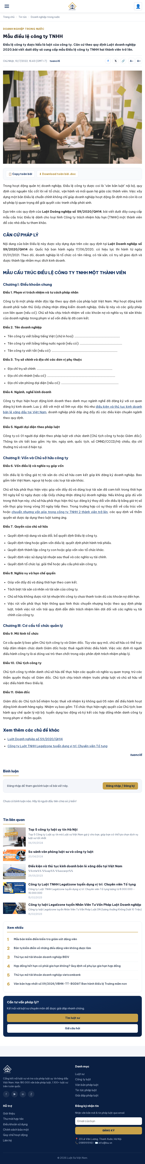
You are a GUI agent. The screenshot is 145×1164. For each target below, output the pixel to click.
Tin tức (23, 16)
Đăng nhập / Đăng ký (120, 786)
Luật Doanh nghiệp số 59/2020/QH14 (35, 739)
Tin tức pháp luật (86, 1090)
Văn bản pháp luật (86, 1085)
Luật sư (79, 1074)
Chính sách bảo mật (16, 1129)
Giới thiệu (9, 1113)
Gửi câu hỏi (72, 1028)
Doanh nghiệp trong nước (45, 16)
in (23, 1094)
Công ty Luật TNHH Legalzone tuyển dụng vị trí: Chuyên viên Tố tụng (57, 746)
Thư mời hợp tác (13, 1119)
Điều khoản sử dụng (15, 1124)
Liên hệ (7, 1140)
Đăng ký (109, 1130)
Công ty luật (83, 1079)
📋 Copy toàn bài (20, 174)
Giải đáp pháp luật (86, 1095)
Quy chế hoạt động (15, 1135)
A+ (139, 60)
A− (131, 60)
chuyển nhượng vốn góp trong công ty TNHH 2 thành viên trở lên (60, 512)
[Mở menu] (7, 6)
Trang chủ (9, 16)
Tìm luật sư (72, 1018)
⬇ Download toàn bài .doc (57, 174)
